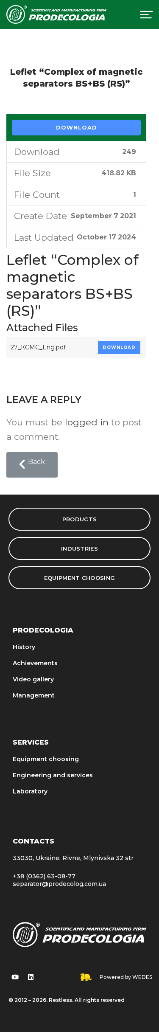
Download (76, 127)
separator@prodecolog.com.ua (59, 884)
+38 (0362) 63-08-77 (44, 876)
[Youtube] (14, 977)
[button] (32, 465)
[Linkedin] (30, 977)
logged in (87, 422)
